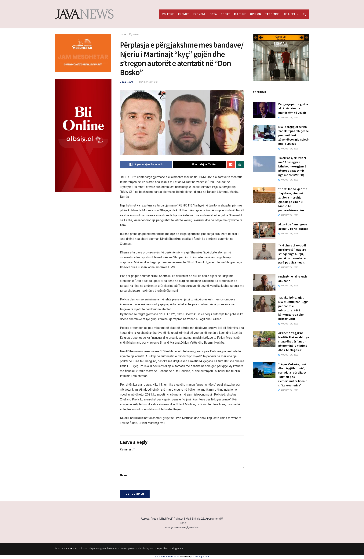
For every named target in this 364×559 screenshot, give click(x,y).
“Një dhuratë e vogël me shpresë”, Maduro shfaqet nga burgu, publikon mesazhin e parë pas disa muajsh (292, 253)
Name (123, 475)
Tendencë (272, 14)
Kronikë (183, 14)
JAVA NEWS (69, 548)
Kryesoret (134, 34)
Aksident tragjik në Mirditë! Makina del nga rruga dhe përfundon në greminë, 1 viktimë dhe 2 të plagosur (293, 341)
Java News (126, 82)
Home (123, 34)
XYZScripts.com (201, 556)
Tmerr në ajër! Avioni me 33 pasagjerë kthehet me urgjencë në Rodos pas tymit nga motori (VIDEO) (292, 166)
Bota (213, 14)
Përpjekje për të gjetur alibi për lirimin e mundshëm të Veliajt (293, 108)
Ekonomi (199, 14)
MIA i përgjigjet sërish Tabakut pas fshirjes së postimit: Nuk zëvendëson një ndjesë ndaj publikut (293, 135)
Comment (127, 449)
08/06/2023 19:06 (148, 82)
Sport (225, 14)
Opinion (255, 14)
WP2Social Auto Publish (167, 556)
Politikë (168, 14)
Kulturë (240, 14)
